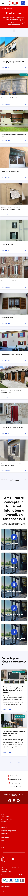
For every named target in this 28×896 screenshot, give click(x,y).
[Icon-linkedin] (18, 800)
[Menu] (3, 3)
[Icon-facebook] (9, 800)
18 (11, 480)
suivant (16, 480)
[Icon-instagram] (14, 800)
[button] (14, 30)
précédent (4, 479)
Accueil (3, 8)
